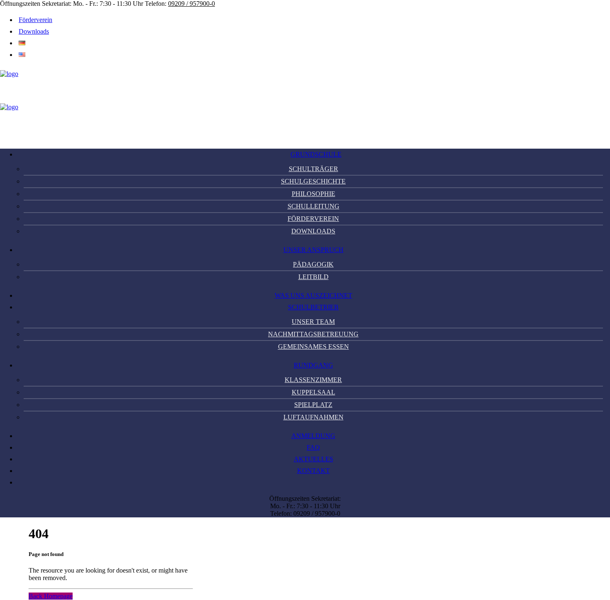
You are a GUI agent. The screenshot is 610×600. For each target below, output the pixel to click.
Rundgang (313, 365)
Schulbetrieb (313, 307)
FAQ (313, 447)
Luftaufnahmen (313, 417)
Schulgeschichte (313, 181)
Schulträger (313, 168)
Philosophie (313, 193)
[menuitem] (309, 20)
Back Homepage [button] (51, 596)
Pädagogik (313, 264)
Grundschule (316, 154)
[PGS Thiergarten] (305, 103)
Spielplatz (313, 404)
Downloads (34, 31)
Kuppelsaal (313, 392)
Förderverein (35, 19)
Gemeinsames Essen (313, 346)
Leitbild (313, 276)
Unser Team (313, 321)
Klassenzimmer (313, 379)
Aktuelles (313, 459)
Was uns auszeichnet (313, 295)
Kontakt (313, 470)
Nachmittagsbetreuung (313, 334)
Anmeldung (313, 435)
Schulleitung (313, 206)
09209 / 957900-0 (191, 3)
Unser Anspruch (313, 249)
